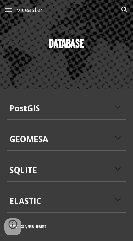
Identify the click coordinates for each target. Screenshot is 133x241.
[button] (8, 10)
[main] (67, 44)
